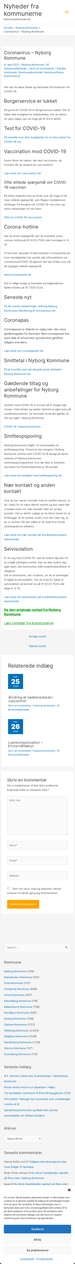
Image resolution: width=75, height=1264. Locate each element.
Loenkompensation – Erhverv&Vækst (25, 744)
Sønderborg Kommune (18, 1042)
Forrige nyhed (37, 636)
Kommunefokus (53, 72)
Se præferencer (38, 1250)
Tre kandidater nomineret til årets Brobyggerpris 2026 (37, 1093)
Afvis (37, 1239)
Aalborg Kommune (15, 971)
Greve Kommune (14, 994)
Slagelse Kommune (16, 1036)
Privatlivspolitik (44, 1258)
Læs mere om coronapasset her (24, 350)
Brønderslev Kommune (18, 977)
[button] (69, 1190)
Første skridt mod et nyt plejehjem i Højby (29, 1087)
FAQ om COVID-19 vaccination (23, 217)
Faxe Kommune (13, 983)
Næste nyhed (37, 646)
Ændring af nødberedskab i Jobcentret (30, 699)
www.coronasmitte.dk (17, 274)
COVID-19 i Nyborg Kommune (22, 426)
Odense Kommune (15, 1024)
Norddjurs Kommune (16, 1012)
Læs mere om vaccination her (22, 173)
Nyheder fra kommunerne (23, 10)
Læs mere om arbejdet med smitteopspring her (33, 475)
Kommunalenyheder (30, 72)
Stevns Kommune (15, 1048)
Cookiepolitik (27, 1258)
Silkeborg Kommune (16, 1030)
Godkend (37, 1229)
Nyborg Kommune (33, 64)
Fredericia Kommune (16, 989)
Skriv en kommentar (41, 68)
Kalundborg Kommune (17, 1000)
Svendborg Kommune (17, 1054)
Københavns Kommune (18, 1006)
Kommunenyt (12, 76)
